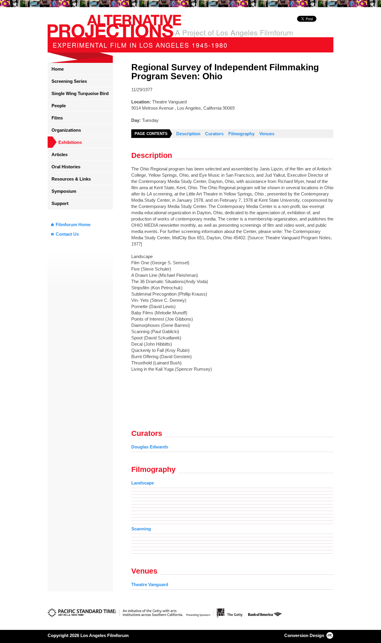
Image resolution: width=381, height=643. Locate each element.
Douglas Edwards (149, 446)
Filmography (241, 133)
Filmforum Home (73, 224)
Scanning (141, 528)
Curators (214, 133)
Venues (266, 133)
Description (188, 133)
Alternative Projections (114, 26)
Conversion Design (304, 635)
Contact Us (67, 234)
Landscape (142, 482)
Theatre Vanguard (149, 584)
